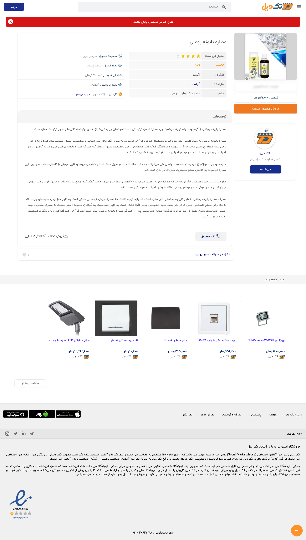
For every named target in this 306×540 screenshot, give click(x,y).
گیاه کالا (194, 84)
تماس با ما (207, 414)
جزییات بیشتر (83, 94)
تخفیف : (218, 65)
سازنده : (219, 84)
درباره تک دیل (293, 414)
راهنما (272, 414)
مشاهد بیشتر (30, 383)
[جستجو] (224, 8)
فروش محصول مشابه (265, 108)
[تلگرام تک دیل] (32, 434)
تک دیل (273, 356)
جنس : (219, 93)
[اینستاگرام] (7, 434)
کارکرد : (219, 74)
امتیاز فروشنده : (213, 56)
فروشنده (265, 169)
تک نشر (188, 414)
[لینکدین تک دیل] (24, 434)
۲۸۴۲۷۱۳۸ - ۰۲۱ (142, 532)
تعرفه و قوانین (231, 414)
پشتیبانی (255, 414)
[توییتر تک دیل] (15, 434)
